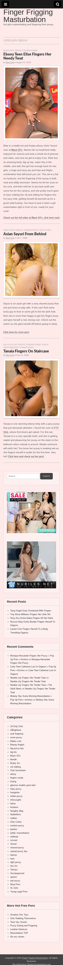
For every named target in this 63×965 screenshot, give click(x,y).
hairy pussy (16, 789)
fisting (13, 781)
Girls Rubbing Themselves (23, 918)
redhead (14, 836)
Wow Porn (15, 884)
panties (13, 829)
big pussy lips (10, 345)
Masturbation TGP (19, 933)
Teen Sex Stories (18, 922)
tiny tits (13, 866)
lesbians (14, 807)
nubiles (13, 818)
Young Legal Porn (18, 891)
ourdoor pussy (17, 825)
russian (13, 840)
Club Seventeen (18, 770)
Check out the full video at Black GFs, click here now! (31, 217)
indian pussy (16, 796)
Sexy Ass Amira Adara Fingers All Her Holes (31, 618)
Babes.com (15, 741)
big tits (13, 752)
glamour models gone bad (22, 785)
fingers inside (30, 50)
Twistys (14, 869)
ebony (18, 50)
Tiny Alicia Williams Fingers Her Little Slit (30, 614)
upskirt (13, 877)
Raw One (10, 62)
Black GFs (8, 50)
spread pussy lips (18, 851)
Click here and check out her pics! (26, 456)
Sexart (13, 844)
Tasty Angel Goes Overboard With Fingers (30, 610)
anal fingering (16, 733)
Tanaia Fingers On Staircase (26, 351)
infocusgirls (15, 800)
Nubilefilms (15, 814)
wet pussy (15, 880)
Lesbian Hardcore (18, 929)
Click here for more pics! (16, 332)
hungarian (15, 792)
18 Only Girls (16, 726)
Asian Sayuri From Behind (24, 234)
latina (12, 803)
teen (12, 858)
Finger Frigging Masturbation (28, 16)
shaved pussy (31, 230)
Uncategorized (17, 873)
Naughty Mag (16, 811)
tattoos (13, 855)
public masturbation (19, 833)
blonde (13, 759)
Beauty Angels (17, 744)
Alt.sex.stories (17, 936)
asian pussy (9, 230)
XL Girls (14, 888)
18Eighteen (15, 730)
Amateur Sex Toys (19, 914)
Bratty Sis (15, 763)
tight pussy (45, 230)
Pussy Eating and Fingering (23, 925)
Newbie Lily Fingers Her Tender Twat (28, 677)
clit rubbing (15, 767)
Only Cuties (16, 822)
